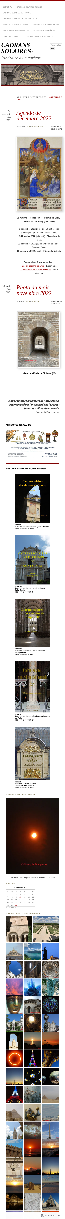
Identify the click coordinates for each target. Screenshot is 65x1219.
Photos (35, 301)
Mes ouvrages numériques (40, 36)
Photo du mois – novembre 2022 (35, 290)
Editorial (7, 7)
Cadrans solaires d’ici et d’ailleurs (20, 19)
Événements (37, 127)
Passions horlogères (44, 30)
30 (16, 905)
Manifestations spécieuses (46, 24)
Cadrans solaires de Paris (29, 7)
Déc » (13, 908)
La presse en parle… (12, 36)
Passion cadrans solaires (15, 24)
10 (20, 897)
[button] (19, 929)
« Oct (8, 908)
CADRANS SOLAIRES (16, 47)
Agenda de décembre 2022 (34, 115)
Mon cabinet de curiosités (16, 30)
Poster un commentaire (56, 128)
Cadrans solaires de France (17, 13)
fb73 (28, 127)
